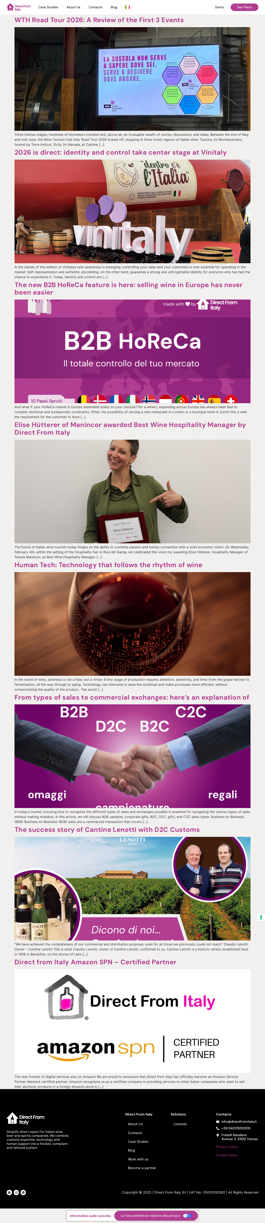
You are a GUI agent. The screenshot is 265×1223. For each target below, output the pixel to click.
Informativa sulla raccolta (90, 1216)
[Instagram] (16, 1192)
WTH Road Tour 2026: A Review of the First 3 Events (99, 20)
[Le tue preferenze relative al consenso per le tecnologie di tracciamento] (261, 917)
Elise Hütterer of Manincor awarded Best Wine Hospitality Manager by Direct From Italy (130, 428)
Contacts (95, 7)
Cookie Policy (227, 1155)
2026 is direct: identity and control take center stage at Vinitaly (120, 152)
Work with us (138, 1159)
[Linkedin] (23, 1192)
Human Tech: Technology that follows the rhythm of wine (108, 565)
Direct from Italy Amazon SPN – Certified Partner (95, 962)
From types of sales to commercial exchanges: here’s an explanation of (131, 697)
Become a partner (142, 1168)
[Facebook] (9, 1192)
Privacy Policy (227, 1147)
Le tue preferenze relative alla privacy (150, 1215)
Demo (219, 7)
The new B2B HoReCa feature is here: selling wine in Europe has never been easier (128, 288)
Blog (114, 7)
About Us (73, 7)
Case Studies (48, 7)
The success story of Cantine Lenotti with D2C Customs (107, 829)
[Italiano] (127, 7)
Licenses (180, 1124)
